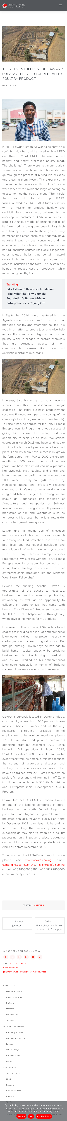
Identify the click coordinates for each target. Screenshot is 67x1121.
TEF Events (11, 1020)
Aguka (9, 1061)
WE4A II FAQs (12, 1049)
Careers (10, 1096)
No (31, 1116)
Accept (21, 1116)
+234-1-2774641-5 (17, 963)
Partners (10, 1003)
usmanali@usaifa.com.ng (18, 864)
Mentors (10, 1008)
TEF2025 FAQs (13, 1073)
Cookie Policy (44, 1116)
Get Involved (12, 1014)
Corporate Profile (14, 997)
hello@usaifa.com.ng (51, 864)
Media (9, 1079)
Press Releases (13, 1090)
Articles (39, 905)
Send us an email (11, 967)
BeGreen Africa (13, 1055)
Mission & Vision (14, 991)
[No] (63, 1111)
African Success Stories (17, 1038)
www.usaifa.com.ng (38, 860)
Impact (9, 1044)
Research (10, 1085)
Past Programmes (14, 1032)
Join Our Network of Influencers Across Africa (24, 971)
